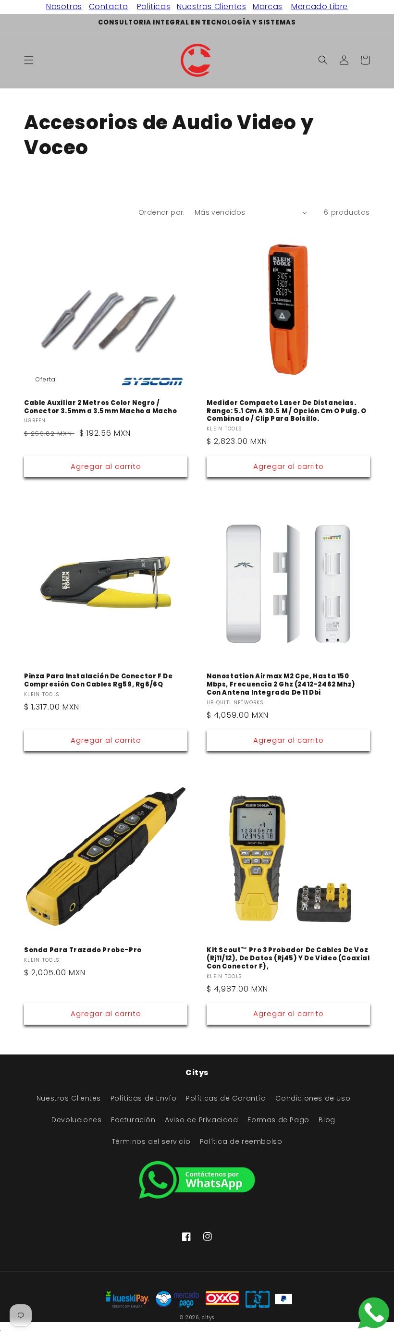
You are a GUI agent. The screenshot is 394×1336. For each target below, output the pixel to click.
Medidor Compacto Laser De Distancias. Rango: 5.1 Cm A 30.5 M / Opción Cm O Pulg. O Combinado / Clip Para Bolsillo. (286, 411)
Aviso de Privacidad (201, 1120)
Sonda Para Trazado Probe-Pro (83, 950)
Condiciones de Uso (312, 1098)
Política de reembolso (241, 1141)
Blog (327, 1120)
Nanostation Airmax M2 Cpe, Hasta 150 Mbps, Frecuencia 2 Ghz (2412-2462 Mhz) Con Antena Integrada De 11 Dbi (281, 685)
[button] (28, 60)
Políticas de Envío (144, 1098)
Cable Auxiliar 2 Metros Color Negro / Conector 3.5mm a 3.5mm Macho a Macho (100, 407)
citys (208, 1317)
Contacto (108, 6)
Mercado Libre (319, 6)
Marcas (268, 6)
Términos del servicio (151, 1141)
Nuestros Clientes (211, 6)
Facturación (133, 1120)
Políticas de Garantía (226, 1098)
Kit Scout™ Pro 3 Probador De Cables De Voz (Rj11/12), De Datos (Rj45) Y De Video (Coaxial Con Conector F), (288, 958)
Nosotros (64, 6)
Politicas (153, 6)
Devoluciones (76, 1120)
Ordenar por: (161, 212)
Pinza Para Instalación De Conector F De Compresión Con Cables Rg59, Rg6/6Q (98, 681)
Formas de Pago (278, 1120)
